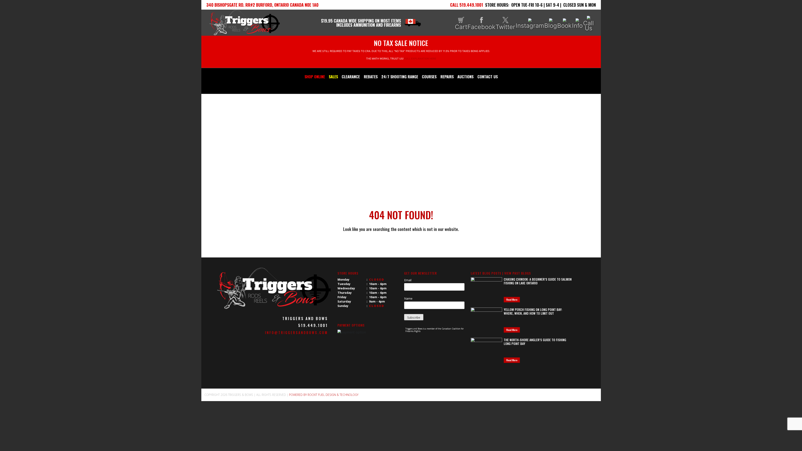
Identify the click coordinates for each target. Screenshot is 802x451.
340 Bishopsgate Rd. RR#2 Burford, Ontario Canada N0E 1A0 (262, 5)
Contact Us (487, 76)
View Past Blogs (517, 273)
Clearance (351, 76)
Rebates (371, 76)
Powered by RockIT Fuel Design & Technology (323, 395)
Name (408, 298)
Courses (429, 76)
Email (407, 280)
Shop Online (315, 76)
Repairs (447, 76)
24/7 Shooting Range (399, 76)
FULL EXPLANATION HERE (420, 58)
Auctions (465, 76)
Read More (511, 299)
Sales (333, 76)
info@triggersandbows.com (296, 332)
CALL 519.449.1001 (466, 5)
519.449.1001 (313, 325)
